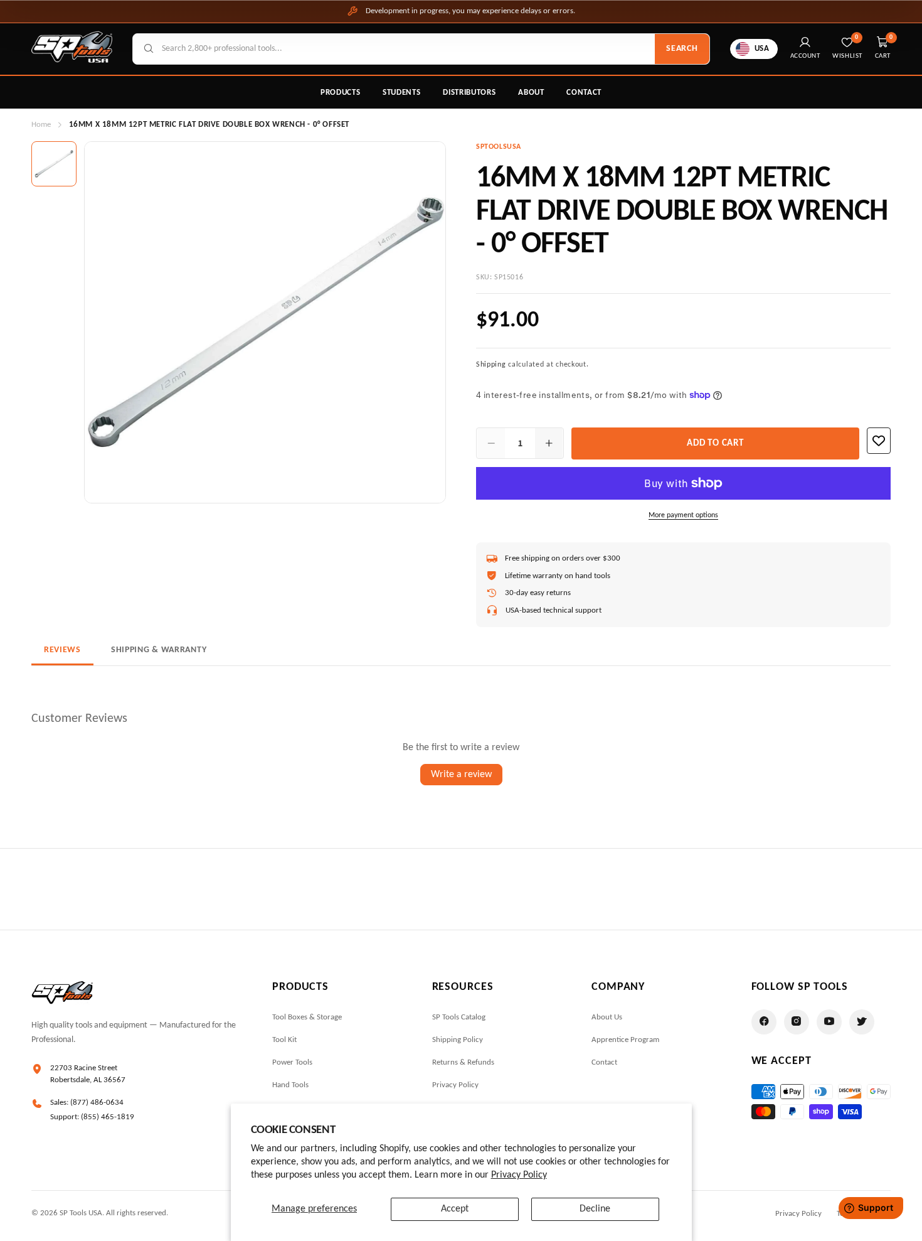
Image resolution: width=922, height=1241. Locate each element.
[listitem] (54, 163)
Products (340, 93)
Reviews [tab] (62, 650)
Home (41, 125)
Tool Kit (284, 1040)
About (531, 93)
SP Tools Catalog (458, 1017)
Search (681, 48)
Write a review (461, 775)
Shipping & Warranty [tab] (158, 650)
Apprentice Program (625, 1040)
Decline (595, 1209)
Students (401, 93)
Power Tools (292, 1062)
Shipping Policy (457, 1040)
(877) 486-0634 (97, 1103)
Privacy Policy (519, 1175)
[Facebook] (763, 1021)
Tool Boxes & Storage (307, 1017)
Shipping (491, 364)
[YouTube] (829, 1021)
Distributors (469, 93)
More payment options (683, 515)
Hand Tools (290, 1085)
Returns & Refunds (463, 1062)
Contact (583, 93)
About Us (606, 1017)
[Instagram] (796, 1021)
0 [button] (891, 37)
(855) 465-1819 (107, 1117)
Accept (455, 1209)
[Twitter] (861, 1021)
